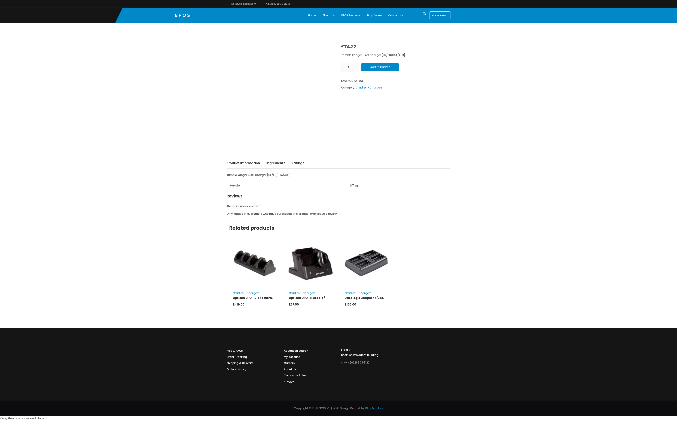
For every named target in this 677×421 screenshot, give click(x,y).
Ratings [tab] (298, 163)
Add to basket (380, 67)
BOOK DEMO (439, 15)
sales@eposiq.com (243, 4)
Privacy (289, 381)
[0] (421, 15)
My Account (292, 357)
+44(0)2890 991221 (278, 4)
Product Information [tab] (243, 163)
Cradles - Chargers (369, 87)
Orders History (236, 369)
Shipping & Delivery (240, 363)
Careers (289, 363)
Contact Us (396, 15)
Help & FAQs (235, 351)
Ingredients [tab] (275, 163)
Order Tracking (237, 357)
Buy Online (374, 15)
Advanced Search (296, 351)
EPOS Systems (351, 15)
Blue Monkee (374, 408)
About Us (328, 15)
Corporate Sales (295, 375)
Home (312, 15)
